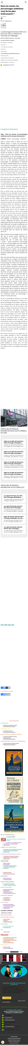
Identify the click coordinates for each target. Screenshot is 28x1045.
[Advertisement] (14, 82)
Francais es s (7, 65)
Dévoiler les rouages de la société (10, 725)
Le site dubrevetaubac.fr (10, 1026)
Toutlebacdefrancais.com (10, 1019)
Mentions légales (14, 1036)
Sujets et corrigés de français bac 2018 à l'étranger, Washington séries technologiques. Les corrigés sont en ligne (13, 442)
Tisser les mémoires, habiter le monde (11, 743)
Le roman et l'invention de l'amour (10, 736)
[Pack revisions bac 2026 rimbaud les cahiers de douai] (14, 818)
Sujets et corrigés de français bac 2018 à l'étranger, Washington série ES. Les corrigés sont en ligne (13, 462)
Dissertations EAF (8, 20)
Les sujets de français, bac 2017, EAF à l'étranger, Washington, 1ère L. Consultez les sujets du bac (14, 496)
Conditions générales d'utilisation (14, 1038)
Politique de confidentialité (14, 1041)
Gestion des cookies (14, 1043)
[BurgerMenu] (25, 2)
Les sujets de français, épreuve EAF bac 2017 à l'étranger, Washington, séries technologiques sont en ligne (13, 527)
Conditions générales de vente (14, 1040)
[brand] (2, 2)
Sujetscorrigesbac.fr (9, 1017)
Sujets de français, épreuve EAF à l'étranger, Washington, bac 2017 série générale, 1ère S (13, 517)
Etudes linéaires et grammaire (9, 726)
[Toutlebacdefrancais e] (14, 959)
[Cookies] (2, 1042)
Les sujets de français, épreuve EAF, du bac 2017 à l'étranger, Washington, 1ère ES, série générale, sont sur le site (13, 507)
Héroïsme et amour (7, 737)
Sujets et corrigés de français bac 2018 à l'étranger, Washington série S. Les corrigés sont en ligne (14, 452)
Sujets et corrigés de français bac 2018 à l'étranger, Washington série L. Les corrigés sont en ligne (14, 473)
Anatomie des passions (8, 730)
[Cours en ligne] (14, 971)
